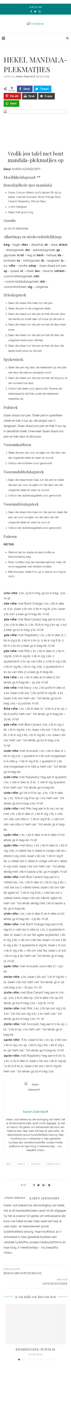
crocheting (53, 1164)
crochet (35, 1164)
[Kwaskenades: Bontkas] (35, 1324)
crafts (21, 1164)
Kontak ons (35, 7)
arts (8, 1164)
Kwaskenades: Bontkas (35, 1349)
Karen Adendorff (25, 76)
